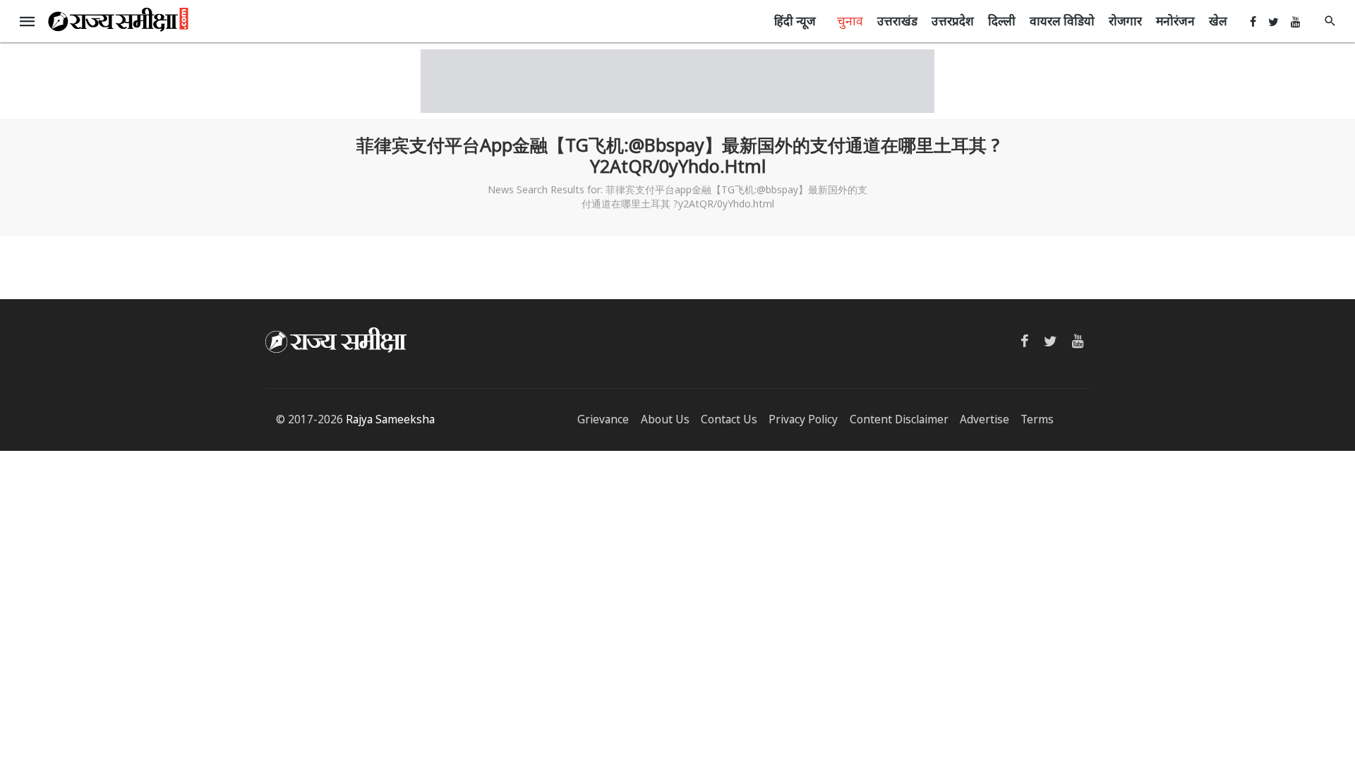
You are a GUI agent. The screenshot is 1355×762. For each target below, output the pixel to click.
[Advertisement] (677, 81)
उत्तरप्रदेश (953, 21)
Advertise (984, 419)
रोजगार (1125, 21)
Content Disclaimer (899, 419)
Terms (1037, 419)
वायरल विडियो (1062, 21)
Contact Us (729, 419)
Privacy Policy (803, 419)
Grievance (603, 419)
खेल (1218, 21)
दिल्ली (1002, 21)
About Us (665, 419)
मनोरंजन (1175, 21)
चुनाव (850, 20)
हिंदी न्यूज (795, 21)
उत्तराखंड (897, 21)
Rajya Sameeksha (390, 419)
